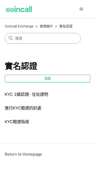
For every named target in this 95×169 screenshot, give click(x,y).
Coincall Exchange (19, 26)
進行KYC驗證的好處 (23, 107)
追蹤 (48, 78)
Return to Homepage (23, 154)
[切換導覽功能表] (81, 9)
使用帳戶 (46, 26)
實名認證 (65, 26)
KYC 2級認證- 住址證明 (26, 94)
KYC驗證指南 (17, 121)
